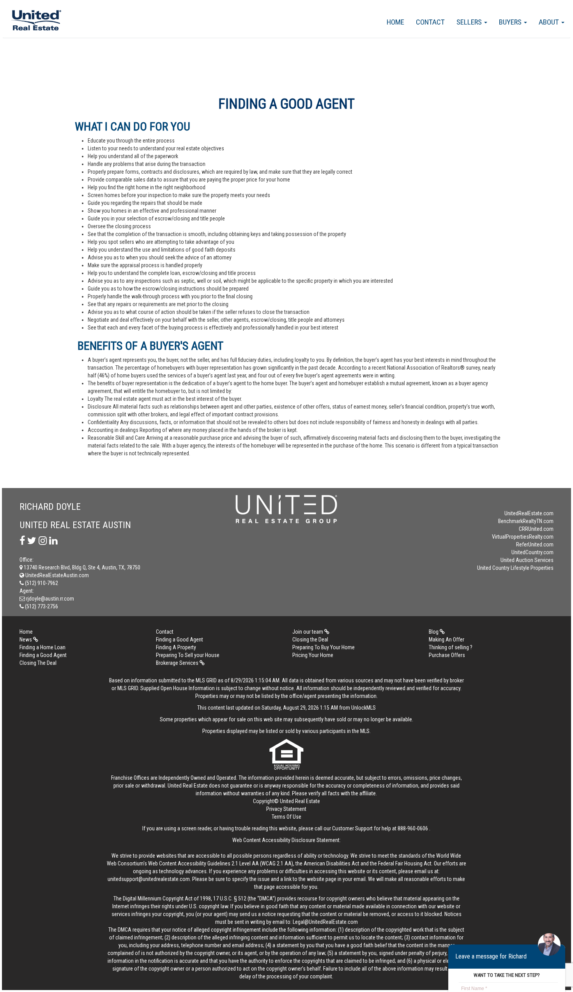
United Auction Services (527, 560)
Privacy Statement (286, 809)
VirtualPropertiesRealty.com (523, 537)
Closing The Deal (38, 663)
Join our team (308, 632)
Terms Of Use (286, 817)
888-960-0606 (413, 828)
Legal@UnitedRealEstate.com (325, 922)
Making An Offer (446, 639)
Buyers (511, 22)
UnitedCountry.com (532, 552)
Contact (430, 22)
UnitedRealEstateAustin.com (56, 575)
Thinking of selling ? (450, 647)
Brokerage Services (178, 663)
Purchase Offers (447, 655)
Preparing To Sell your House (187, 655)
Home (395, 22)
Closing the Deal (310, 639)
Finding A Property (176, 647)
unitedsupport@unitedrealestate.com (149, 879)
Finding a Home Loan (42, 647)
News (26, 639)
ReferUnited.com (535, 544)
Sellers (469, 22)
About (550, 22)
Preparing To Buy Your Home (323, 647)
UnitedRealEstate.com (529, 513)
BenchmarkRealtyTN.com (526, 521)
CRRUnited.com (536, 529)
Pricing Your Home (312, 655)
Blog (434, 632)
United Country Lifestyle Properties (515, 568)
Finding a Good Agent (179, 639)
